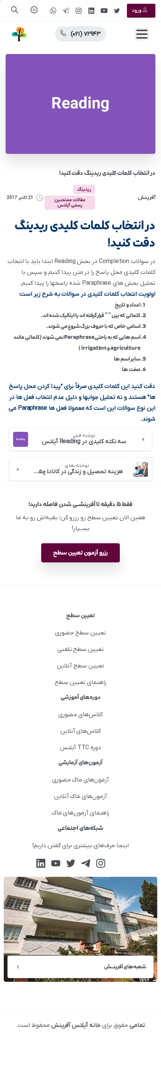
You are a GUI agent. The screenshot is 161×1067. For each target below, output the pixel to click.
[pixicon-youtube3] (55, 863)
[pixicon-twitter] (70, 863)
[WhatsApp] (53, 11)
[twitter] (116, 11)
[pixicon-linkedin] (40, 863)
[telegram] (66, 11)
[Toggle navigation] (141, 34)
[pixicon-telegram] (85, 863)
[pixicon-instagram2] (100, 863)
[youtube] (104, 11)
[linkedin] (91, 11)
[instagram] (78, 11)
